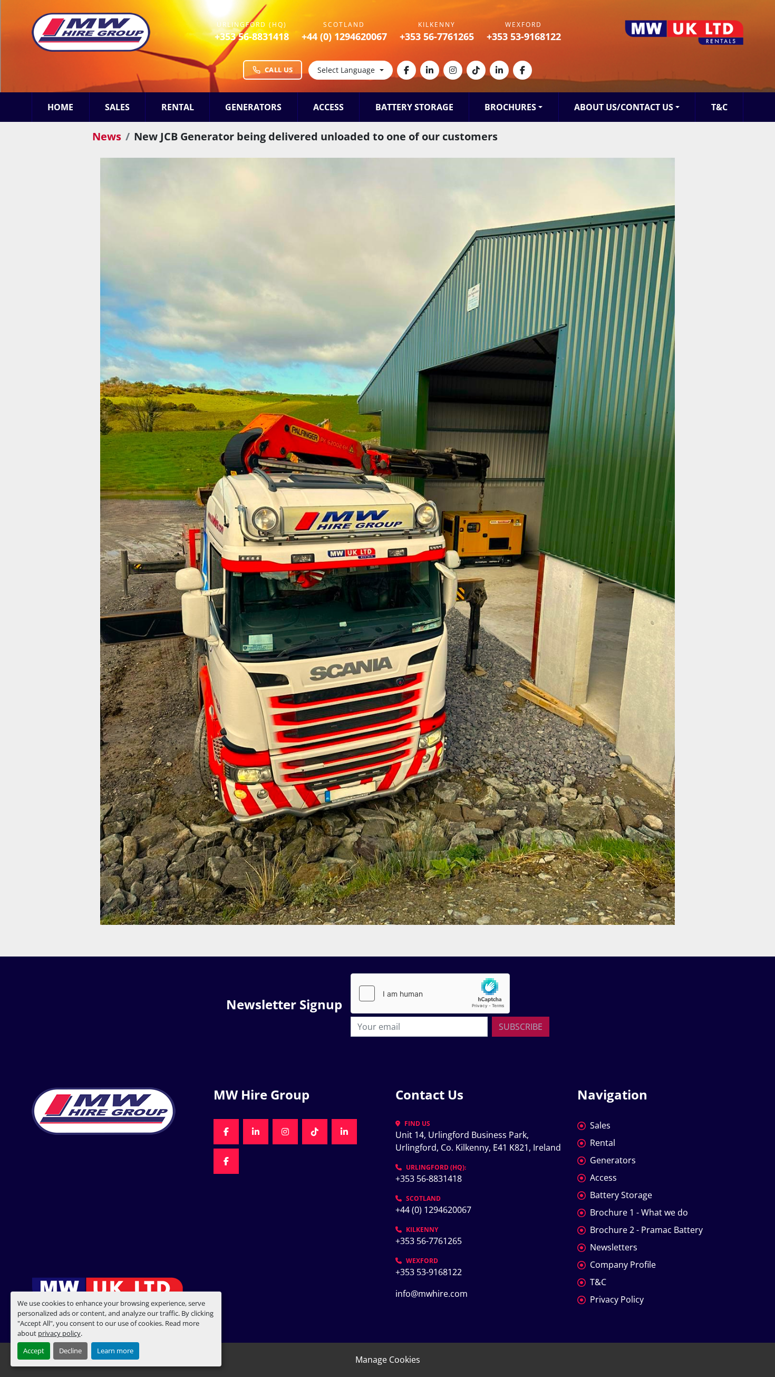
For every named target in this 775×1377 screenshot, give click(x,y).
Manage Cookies (387, 1359)
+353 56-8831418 (252, 36)
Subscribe (520, 1026)
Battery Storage (414, 107)
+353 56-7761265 (437, 36)
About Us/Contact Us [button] (623, 107)
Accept (33, 1350)
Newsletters (613, 1247)
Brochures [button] (510, 107)
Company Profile (623, 1264)
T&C (719, 107)
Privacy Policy (617, 1299)
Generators (253, 107)
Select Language (346, 70)
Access (328, 107)
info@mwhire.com (431, 1293)
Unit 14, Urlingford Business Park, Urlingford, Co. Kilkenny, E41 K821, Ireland (478, 1141)
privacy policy (59, 1333)
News (106, 136)
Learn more (115, 1350)
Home (60, 107)
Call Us (279, 69)
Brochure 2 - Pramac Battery (646, 1230)
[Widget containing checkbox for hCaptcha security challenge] (430, 993)
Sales (117, 107)
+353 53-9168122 (524, 36)
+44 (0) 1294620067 (344, 36)
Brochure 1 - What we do (639, 1212)
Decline (70, 1350)
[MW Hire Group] (115, 1111)
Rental (177, 107)
